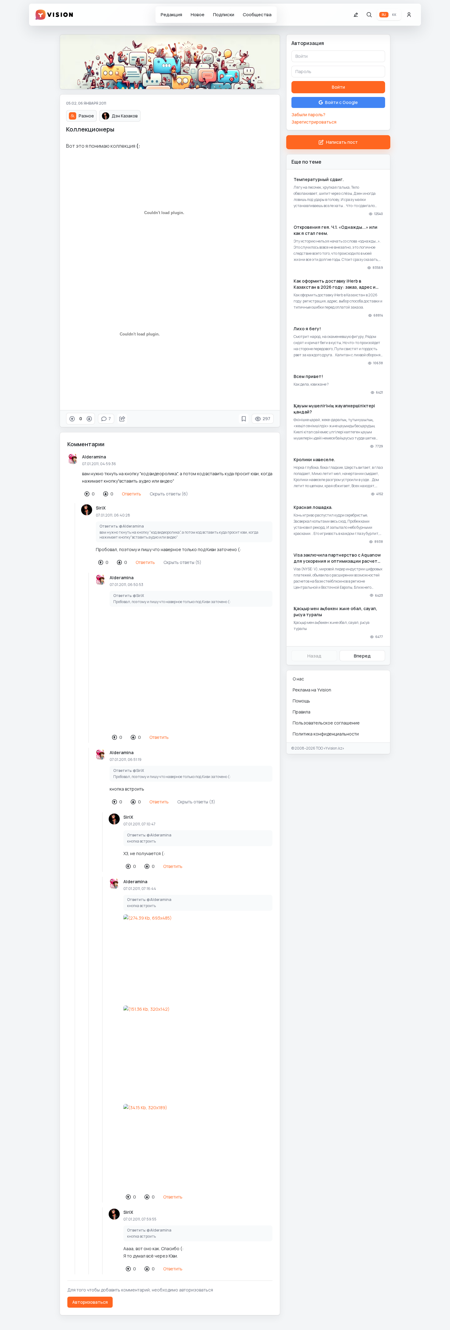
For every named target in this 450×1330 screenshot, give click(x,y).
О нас (298, 679)
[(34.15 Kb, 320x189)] (197, 1146)
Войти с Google (341, 102)
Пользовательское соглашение (326, 723)
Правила (301, 712)
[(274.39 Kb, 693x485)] (197, 956)
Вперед (362, 656)
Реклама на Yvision (312, 690)
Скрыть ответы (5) (182, 562)
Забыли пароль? (308, 114)
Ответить (131, 494)
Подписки (223, 14)
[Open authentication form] (408, 14)
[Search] (369, 14)
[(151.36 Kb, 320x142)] (197, 1047)
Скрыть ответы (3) (196, 802)
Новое (197, 14)
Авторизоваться (90, 1302)
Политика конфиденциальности (326, 734)
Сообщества (257, 14)
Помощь (301, 701)
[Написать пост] (355, 14)
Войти (338, 87)
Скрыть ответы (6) (169, 494)
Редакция (171, 14)
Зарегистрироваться (313, 122)
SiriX (101, 508)
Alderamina (94, 457)
